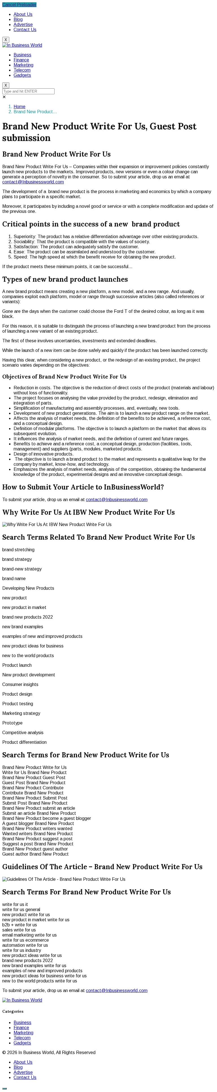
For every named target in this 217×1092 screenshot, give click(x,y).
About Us (23, 14)
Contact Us (25, 29)
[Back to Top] (4, 1088)
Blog (18, 19)
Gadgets (22, 75)
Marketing (23, 65)
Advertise (23, 24)
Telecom (22, 70)
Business (22, 54)
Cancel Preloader (19, 4)
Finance (21, 59)
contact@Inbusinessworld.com (33, 181)
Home (19, 106)
